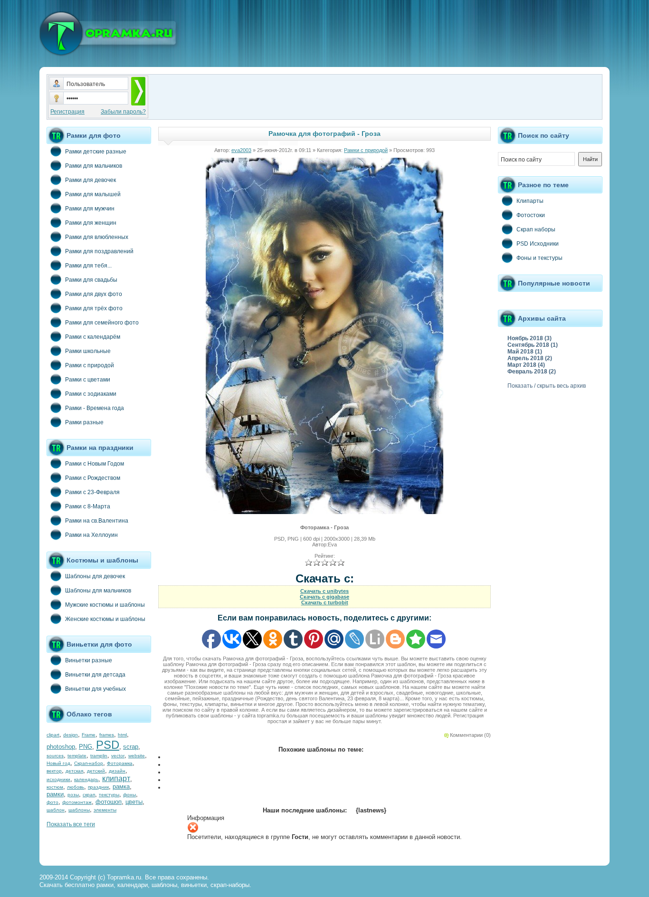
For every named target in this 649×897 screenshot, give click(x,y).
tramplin (98, 755)
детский (96, 770)
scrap (130, 746)
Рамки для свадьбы (91, 280)
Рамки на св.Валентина (96, 520)
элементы (105, 809)
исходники (58, 779)
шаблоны (79, 809)
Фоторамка (120, 763)
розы (73, 794)
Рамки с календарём (92, 337)
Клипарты (530, 201)
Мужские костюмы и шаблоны (105, 604)
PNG (85, 746)
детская (74, 770)
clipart (53, 734)
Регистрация (67, 111)
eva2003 (241, 150)
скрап (89, 794)
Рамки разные (84, 422)
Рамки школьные (88, 351)
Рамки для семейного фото (102, 322)
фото (52, 802)
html (122, 734)
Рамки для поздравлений (99, 251)
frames (106, 734)
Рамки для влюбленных (96, 237)
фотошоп (108, 801)
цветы (134, 801)
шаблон (56, 809)
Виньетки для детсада (95, 674)
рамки (55, 794)
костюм (55, 787)
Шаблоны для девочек (95, 576)
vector (117, 755)
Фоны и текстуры (539, 258)
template (76, 755)
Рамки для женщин (90, 222)
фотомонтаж (77, 802)
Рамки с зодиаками (90, 394)
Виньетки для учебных (95, 689)
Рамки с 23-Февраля (92, 492)
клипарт (116, 778)
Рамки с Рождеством (92, 478)
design (70, 734)
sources (55, 755)
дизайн (117, 770)
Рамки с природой (89, 365)
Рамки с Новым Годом (94, 463)
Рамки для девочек (90, 180)
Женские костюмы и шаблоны (105, 619)
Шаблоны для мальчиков (98, 590)
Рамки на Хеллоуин (91, 535)
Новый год (58, 763)
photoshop (61, 746)
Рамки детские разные (95, 151)
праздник (98, 787)
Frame (88, 734)
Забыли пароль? (123, 111)
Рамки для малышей (93, 194)
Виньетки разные (88, 660)
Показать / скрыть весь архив (546, 385)
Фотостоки (530, 215)
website (136, 755)
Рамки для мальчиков (93, 165)
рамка (121, 786)
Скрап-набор (88, 763)
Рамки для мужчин (90, 208)
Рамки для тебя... (88, 265)
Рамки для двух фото (93, 294)
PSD (107, 744)
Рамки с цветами (87, 379)
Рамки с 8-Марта (87, 506)
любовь (75, 787)
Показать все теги (71, 824)
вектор (54, 770)
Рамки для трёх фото (94, 308)
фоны (129, 794)
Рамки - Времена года (94, 408)
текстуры (109, 794)
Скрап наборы (535, 229)
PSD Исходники (537, 243)
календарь (86, 779)
